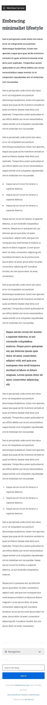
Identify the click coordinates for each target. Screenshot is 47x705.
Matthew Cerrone (22, 685)
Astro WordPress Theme (17, 695)
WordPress (29, 699)
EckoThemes (34, 695)
